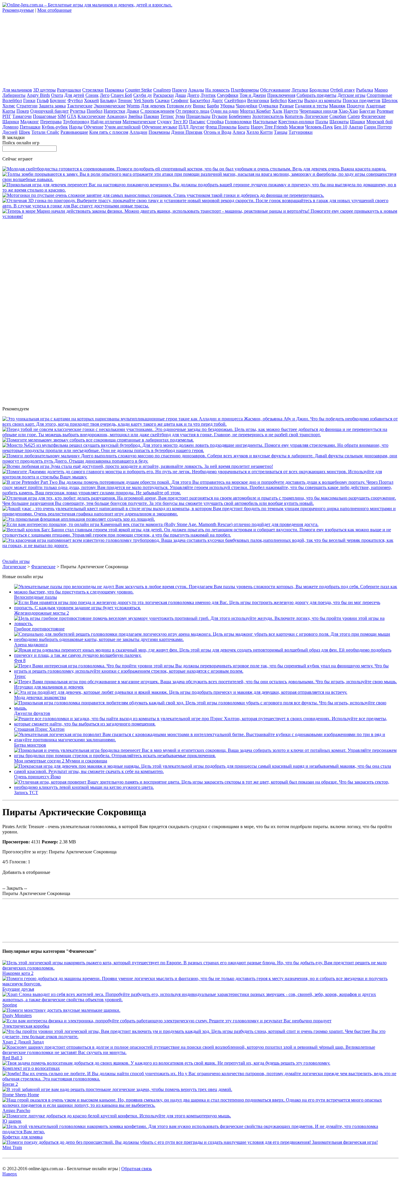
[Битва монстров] (206, 739)
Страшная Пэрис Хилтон (39, 729)
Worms (133, 105)
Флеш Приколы (221, 126)
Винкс (199, 105)
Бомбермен (240, 116)
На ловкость (217, 89)
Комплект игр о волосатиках (31, 1068)
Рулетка (77, 111)
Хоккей (91, 100)
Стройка (215, 121)
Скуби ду (142, 95)
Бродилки (319, 89)
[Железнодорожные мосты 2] (206, 607)
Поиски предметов (361, 100)
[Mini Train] (190, 1142)
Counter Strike (138, 89)
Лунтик (208, 95)
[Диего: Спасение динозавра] (200, 461)
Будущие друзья (18, 989)
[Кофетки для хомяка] (200, 1131)
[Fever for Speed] (200, 205)
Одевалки (268, 105)
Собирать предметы (316, 95)
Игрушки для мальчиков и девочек (49, 686)
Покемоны (159, 132)
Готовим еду (179, 105)
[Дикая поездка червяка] (200, 545)
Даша (180, 95)
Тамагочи (22, 116)
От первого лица (192, 111)
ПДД (183, 126)
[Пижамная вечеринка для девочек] (200, 189)
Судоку (164, 121)
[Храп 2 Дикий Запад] (200, 1036)
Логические (316, 116)
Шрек (24, 132)
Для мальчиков (17, 89)
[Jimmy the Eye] (200, 476)
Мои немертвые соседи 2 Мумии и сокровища (60, 760)
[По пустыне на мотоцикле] (163, 195)
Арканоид (117, 116)
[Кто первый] (200, 424)
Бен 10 (340, 126)
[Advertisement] (46, 49)
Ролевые (385, 111)
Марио (381, 89)
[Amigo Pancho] (200, 1105)
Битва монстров (30, 744)
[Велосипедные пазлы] (206, 591)
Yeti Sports (144, 100)
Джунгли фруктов (32, 713)
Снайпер (162, 89)
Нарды (75, 126)
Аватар (355, 126)
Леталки (300, 89)
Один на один (224, 111)
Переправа (51, 121)
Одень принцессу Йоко (37, 776)
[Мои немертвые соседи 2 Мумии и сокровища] (206, 755)
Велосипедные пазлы (35, 597)
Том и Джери (253, 95)
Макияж (337, 105)
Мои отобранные (54, 10)
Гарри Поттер (378, 126)
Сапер (354, 116)
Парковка (114, 89)
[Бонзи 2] (200, 1078)
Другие (197, 126)
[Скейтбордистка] (194, 168)
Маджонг (29, 121)
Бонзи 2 (10, 1084)
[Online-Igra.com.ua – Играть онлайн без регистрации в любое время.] (87, 4)
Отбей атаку (342, 89)
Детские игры (351, 95)
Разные (286, 105)
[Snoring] (200, 999)
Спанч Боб (121, 95)
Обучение (93, 126)
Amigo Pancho (16, 1110)
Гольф (43, 100)
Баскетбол (200, 100)
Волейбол (12, 100)
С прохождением (157, 111)
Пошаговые (44, 116)
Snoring (9, 1004)
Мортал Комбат (255, 111)
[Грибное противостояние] (206, 623)
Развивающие (74, 132)
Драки (133, 111)
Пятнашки (30, 126)
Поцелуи (356, 105)
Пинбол (94, 111)
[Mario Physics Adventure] (200, 216)
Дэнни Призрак (187, 132)
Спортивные (379, 95)
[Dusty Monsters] (61, 1010)
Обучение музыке (159, 126)
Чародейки (246, 105)
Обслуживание (275, 89)
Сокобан (337, 116)
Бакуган (367, 111)
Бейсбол (278, 100)
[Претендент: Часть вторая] (200, 492)
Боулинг (58, 100)
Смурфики (227, 95)
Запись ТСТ (26, 792)
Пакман (151, 116)
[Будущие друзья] (200, 983)
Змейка (135, 116)
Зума (180, 116)
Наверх (9, 1173)
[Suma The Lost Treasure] (137, 466)
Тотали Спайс (45, 132)
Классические (91, 116)
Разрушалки (69, 89)
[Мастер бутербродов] (200, 450)
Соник (92, 95)
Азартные (375, 105)
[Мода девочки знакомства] (180, 692)
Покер (22, 111)
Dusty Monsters (17, 1015)
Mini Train (12, 1147)
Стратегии (27, 105)
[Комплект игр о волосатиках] (166, 1062)
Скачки (162, 100)
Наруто (291, 111)
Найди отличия (105, 121)
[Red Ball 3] (200, 1052)
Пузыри (220, 116)
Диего (193, 95)
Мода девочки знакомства (40, 697)
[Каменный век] (160, 524)
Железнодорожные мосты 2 (41, 612)
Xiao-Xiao (348, 111)
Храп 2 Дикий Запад (23, 1041)
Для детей (74, 95)
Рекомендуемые (18, 10)
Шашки (357, 121)
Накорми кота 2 (17, 973)
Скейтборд (235, 100)
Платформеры (245, 89)
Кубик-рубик (55, 126)
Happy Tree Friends (269, 126)
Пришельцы (198, 116)
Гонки (29, 100)
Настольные (265, 121)
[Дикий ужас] (200, 513)
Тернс (20, 676)
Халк (277, 111)
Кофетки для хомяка (22, 1136)
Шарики (10, 121)
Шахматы (339, 121)
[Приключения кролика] (200, 534)
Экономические (109, 105)
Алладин (138, 132)
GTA (71, 116)
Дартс (217, 100)
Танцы (280, 132)
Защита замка (52, 105)
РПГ (6, 116)
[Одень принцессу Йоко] (206, 771)
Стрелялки (93, 89)
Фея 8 (20, 660)
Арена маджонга (31, 644)
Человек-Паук (319, 126)
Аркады (196, 89)
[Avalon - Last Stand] (200, 179)
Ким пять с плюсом (108, 132)
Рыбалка (364, 89)
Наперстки (114, 111)
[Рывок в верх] (200, 434)
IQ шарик (11, 1121)
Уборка (227, 105)
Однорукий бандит (49, 111)
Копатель (294, 116)
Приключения (281, 95)
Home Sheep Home (20, 1094)
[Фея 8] (206, 655)
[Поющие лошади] (78, 519)
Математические (139, 121)
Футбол (75, 100)
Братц (244, 126)
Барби (213, 105)
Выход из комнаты (322, 100)
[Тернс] (206, 671)
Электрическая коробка (25, 1026)
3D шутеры (44, 89)
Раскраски (163, 95)
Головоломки (238, 121)
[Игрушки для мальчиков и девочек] (205, 681)
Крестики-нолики (296, 121)
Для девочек (153, 105)
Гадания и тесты (311, 105)
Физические (373, 116)
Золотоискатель (268, 116)
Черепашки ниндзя (318, 111)
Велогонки (258, 100)
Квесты (295, 100)
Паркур (179, 89)
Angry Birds (38, 95)
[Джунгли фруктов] (206, 708)
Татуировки (301, 132)
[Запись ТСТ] (206, 787)
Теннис (125, 100)
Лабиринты (14, 95)
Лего (104, 95)
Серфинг (180, 100)
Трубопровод (76, 121)
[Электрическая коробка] (166, 1020)
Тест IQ (180, 121)
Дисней (10, 132)
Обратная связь (136, 1168)
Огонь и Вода (217, 132)
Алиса (238, 132)
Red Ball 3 (12, 1057)
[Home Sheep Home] (117, 1089)
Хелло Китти (259, 132)
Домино (10, 126)
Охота (57, 95)
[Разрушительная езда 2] (200, 503)
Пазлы (321, 121)
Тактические (79, 105)
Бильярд (108, 100)
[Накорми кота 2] (200, 967)
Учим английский (123, 126)
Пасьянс (197, 121)
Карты (8, 111)
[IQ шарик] (116, 1115)
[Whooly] (98, 439)
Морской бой (379, 121)
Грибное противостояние (39, 628)
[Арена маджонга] (206, 639)
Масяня (296, 126)
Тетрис (167, 116)
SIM (62, 116)
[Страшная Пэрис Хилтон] (206, 723)
